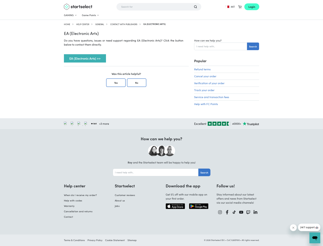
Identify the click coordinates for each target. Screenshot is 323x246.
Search (253, 46)
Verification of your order (209, 83)
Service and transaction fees (211, 97)
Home (67, 24)
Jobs (117, 206)
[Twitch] (248, 212)
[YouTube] (241, 212)
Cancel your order (205, 76)
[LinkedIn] (255, 212)
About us (120, 200)
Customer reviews (125, 195)
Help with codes (73, 200)
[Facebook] (227, 212)
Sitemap (132, 240)
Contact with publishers (123, 24)
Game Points (89, 15)
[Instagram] (220, 212)
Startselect (125, 185)
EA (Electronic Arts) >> (85, 58)
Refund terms (202, 69)
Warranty (69, 206)
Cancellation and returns (78, 211)
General (99, 24)
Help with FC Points (206, 104)
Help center (82, 24)
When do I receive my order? (80, 195)
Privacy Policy (94, 240)
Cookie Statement (115, 240)
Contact (68, 216)
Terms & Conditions (74, 240)
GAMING (69, 15)
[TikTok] (234, 212)
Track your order (204, 90)
